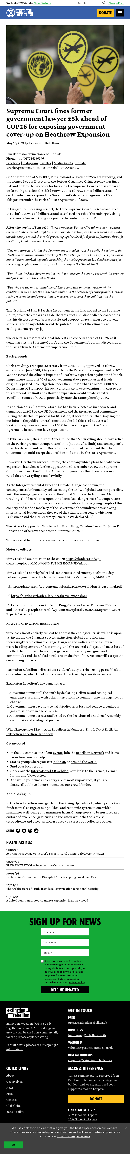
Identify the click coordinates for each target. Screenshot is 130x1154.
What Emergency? (19, 729)
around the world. (84, 762)
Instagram (30, 163)
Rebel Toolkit (14, 1111)
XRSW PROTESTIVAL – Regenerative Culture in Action (40, 863)
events (58, 753)
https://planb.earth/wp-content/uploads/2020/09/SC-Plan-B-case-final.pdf (66, 586)
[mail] (36, 830)
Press (9, 1093)
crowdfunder (80, 784)
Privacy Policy (77, 982)
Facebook (13, 163)
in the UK (59, 762)
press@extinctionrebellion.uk (87, 1022)
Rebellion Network (90, 753)
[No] (126, 1127)
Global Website (42, 3)
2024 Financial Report (82, 1119)
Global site (13, 1105)
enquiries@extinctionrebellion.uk (90, 1060)
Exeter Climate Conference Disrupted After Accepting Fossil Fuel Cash (52, 875)
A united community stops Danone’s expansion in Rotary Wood (47, 898)
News (9, 1087)
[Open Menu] (120, 12)
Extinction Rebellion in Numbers (60, 729)
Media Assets (63, 163)
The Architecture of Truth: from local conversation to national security (52, 887)
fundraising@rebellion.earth (87, 1035)
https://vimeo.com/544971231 (88, 577)
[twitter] (24, 830)
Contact (11, 1099)
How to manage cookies (73, 1136)
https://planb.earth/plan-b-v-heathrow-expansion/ (49, 596)
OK (13, 1145)
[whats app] (30, 830)
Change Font (116, 3)
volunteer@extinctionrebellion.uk (90, 1047)
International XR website (49, 771)
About (10, 1075)
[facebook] (18, 830)
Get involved (14, 1081)
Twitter (45, 163)
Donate (105, 12)
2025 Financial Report (82, 1115)
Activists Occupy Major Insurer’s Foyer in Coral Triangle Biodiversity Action (55, 851)
